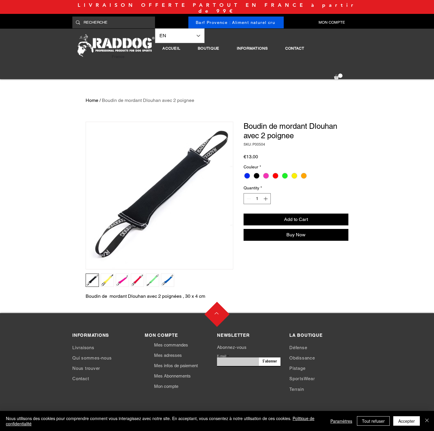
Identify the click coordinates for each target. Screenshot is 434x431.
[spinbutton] (257, 198)
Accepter (406, 421)
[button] (208, 48)
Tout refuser (373, 421)
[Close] (426, 421)
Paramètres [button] (341, 421)
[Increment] (266, 198)
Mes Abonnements (172, 375)
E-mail (221, 355)
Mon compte (166, 386)
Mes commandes (171, 344)
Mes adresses (168, 355)
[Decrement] (248, 198)
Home (92, 100)
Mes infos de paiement (176, 365)
